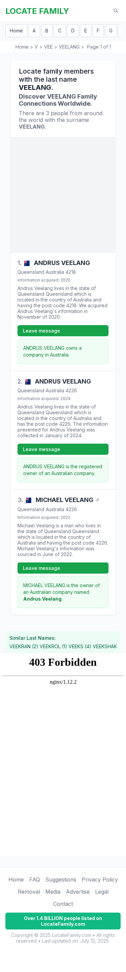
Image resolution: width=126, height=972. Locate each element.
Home (16, 30)
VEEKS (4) (80, 646)
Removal (29, 891)
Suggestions (60, 879)
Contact (63, 903)
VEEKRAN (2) (23, 646)
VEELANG (69, 47)
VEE (48, 47)
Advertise (78, 891)
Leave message (41, 331)
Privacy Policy (100, 879)
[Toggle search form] (116, 11)
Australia (55, 272)
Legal (102, 891)
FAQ (34, 879)
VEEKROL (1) (53, 646)
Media (52, 891)
